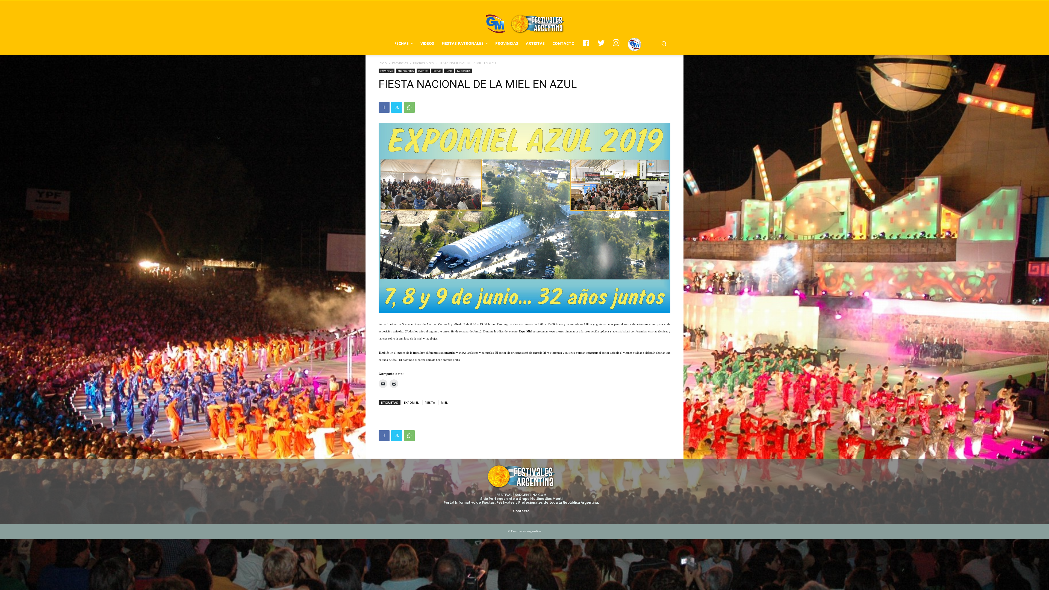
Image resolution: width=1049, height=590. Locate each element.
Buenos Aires (423, 63)
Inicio (383, 63)
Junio (449, 71)
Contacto (521, 511)
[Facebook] (384, 107)
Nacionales (463, 71)
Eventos (423, 71)
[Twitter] (396, 107)
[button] (663, 43)
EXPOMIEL (411, 402)
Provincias (400, 63)
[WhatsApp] (409, 107)
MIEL (444, 402)
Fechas (437, 71)
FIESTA (430, 402)
